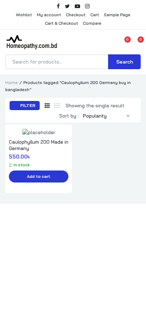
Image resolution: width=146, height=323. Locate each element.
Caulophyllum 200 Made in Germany (38, 145)
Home (11, 82)
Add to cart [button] (38, 176)
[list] (57, 105)
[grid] (47, 105)
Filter (27, 105)
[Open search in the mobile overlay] (73, 62)
